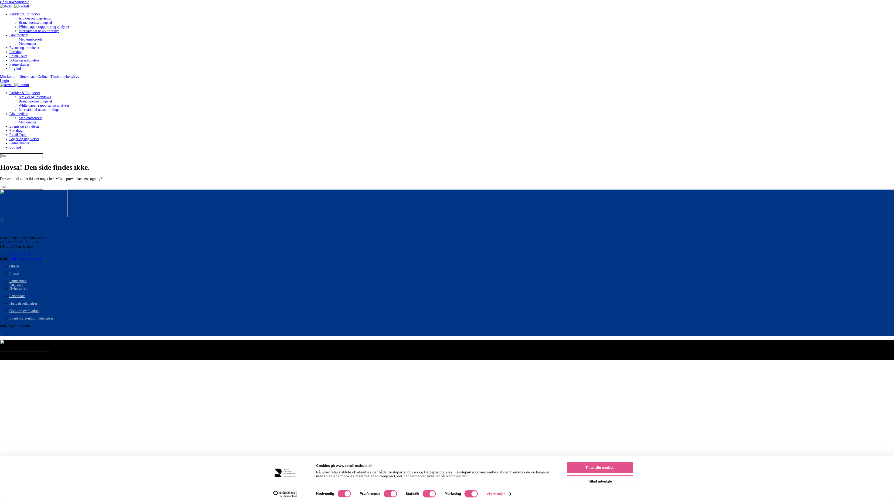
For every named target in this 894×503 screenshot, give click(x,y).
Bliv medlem (18, 35)
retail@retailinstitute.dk (26, 258)
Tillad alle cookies (600, 467)
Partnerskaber (19, 64)
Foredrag (16, 52)
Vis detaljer (496, 494)
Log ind (15, 69)
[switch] (390, 493)
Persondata (17, 296)
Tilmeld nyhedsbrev (63, 76)
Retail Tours (18, 56)
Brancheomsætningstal (35, 22)
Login (4, 81)
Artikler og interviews (35, 18)
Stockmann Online (32, 76)
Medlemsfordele (30, 39)
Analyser (16, 285)
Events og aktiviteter (24, 48)
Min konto (8, 76)
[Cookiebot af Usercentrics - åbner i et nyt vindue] (285, 493)
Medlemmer (27, 43)
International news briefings (39, 31)
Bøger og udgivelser (24, 60)
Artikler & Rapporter (24, 14)
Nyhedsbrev (18, 288)
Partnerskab (18, 281)
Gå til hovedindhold (14, 2)
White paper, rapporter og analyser (44, 27)
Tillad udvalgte (600, 481)
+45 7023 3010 (18, 254)
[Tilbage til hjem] (14, 6)
